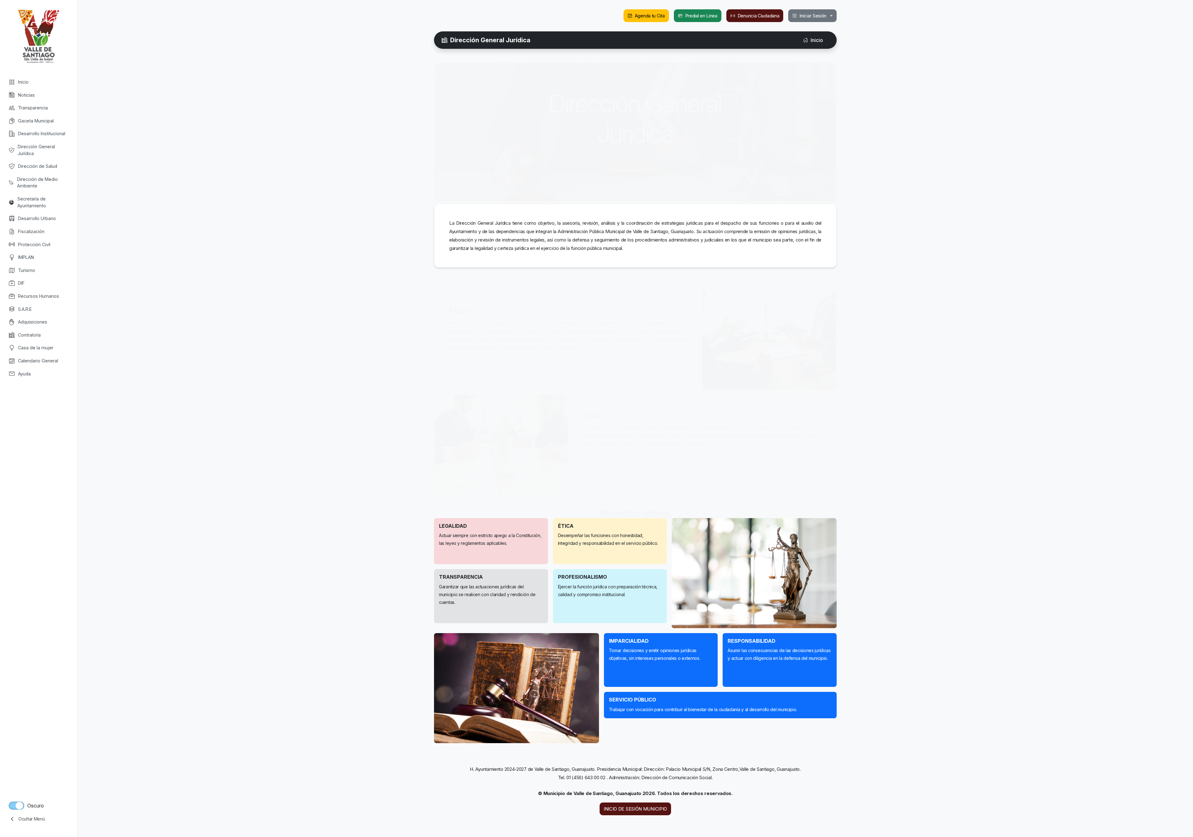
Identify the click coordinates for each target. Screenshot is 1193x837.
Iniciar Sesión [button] (812, 16)
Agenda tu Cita (650, 16)
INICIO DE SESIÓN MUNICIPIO (635, 809)
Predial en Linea (701, 16)
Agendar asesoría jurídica (635, 164)
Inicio (817, 40)
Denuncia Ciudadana (758, 16)
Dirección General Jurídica (490, 40)
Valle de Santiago (39, 35)
